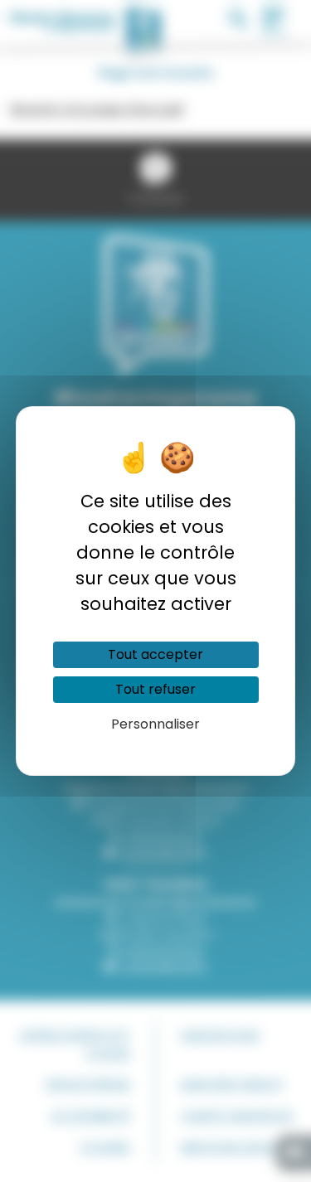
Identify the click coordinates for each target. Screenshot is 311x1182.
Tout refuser (155, 689)
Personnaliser (155, 724)
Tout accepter (155, 654)
